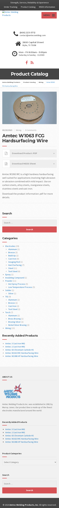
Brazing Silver (14, 321)
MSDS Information (47, 7)
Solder (8, 290)
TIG (6, 296)
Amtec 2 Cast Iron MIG (15, 346)
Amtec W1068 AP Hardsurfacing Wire (21, 356)
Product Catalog (28, 7)
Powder (8, 280)
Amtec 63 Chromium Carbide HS (19, 349)
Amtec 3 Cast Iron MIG (15, 343)
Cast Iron (12, 258)
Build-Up (12, 255)
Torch (7, 312)
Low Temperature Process (20, 287)
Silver (10, 293)
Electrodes (10, 246)
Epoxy (8, 274)
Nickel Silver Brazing (17, 325)
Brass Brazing (14, 318)
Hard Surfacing (15, 265)
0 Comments (30, 130)
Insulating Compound (14, 277)
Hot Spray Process (16, 284)
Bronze (11, 252)
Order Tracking (10, 7)
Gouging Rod (14, 262)
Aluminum (12, 249)
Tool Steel (12, 271)
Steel (10, 268)
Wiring (18, 130)
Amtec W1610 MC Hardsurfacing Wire (21, 353)
